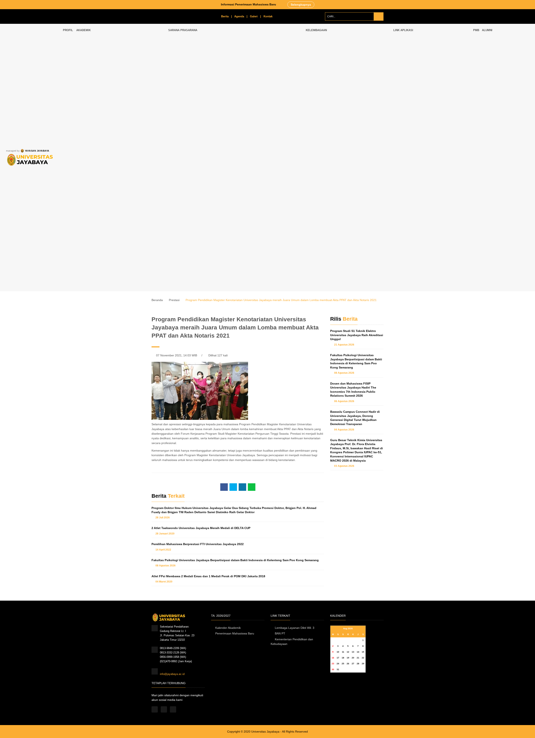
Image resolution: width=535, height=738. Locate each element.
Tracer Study (493, 59)
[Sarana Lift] (250, 96)
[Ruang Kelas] (186, 54)
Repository (402, 102)
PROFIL (68, 30)
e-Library (401, 85)
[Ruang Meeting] (250, 54)
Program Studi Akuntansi (114, 244)
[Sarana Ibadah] (207, 96)
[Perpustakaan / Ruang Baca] (229, 54)
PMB (476, 30)
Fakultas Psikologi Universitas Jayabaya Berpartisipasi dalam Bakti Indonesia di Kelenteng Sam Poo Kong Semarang (235, 560)
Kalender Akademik (228, 627)
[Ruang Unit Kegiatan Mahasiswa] (186, 96)
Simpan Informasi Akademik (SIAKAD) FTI (422, 51)
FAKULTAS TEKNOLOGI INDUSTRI (90, 200)
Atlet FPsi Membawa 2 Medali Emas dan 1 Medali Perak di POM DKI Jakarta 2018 (208, 576)
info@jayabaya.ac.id (172, 674)
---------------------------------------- (90, 186)
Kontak (268, 16)
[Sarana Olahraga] (229, 96)
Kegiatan (317, 76)
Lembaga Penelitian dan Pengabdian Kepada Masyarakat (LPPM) (348, 86)
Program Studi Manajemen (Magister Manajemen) (136, 122)
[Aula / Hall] (293, 54)
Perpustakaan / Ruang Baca (227, 73)
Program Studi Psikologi (114, 199)
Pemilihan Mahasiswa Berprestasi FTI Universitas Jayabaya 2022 (198, 544)
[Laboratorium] (207, 54)
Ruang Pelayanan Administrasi (268, 73)
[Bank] (271, 96)
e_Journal (402, 93)
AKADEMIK (84, 30)
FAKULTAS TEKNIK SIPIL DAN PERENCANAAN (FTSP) (91, 64)
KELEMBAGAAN (316, 30)
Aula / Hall (289, 68)
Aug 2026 (348, 628)
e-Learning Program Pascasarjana (416, 68)
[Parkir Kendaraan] (293, 96)
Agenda (239, 16)
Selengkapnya (301, 4)
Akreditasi (318, 59)
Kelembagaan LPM (323, 51)
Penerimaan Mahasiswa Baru (234, 633)
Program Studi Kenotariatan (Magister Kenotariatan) (137, 100)
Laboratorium (205, 68)
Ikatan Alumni (493, 42)
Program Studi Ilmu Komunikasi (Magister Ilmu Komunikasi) (136, 149)
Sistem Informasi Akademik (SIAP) (417, 42)
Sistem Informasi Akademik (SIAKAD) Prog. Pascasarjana (431, 59)
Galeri (254, 16)
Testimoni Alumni (495, 51)
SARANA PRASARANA (183, 30)
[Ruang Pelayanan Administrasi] (271, 54)
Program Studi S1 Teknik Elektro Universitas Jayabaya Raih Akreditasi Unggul (356, 335)
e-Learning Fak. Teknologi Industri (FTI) (420, 76)
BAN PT (280, 633)
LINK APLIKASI (403, 30)
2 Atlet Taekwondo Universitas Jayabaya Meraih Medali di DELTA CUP (201, 528)
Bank (268, 110)
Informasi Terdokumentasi (327, 68)
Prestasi (174, 300)
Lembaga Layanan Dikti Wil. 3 (294, 627)
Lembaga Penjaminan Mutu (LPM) (329, 42)
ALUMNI (487, 30)
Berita (225, 16)
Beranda (157, 300)
